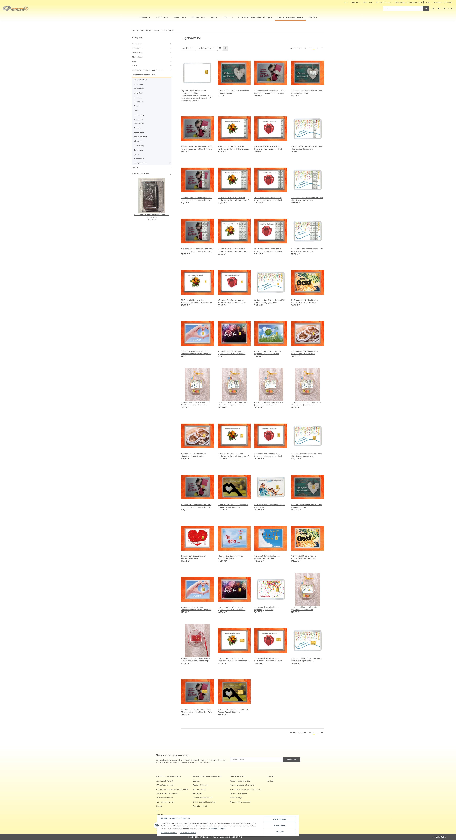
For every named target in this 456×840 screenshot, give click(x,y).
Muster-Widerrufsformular (166, 793)
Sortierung (187, 48)
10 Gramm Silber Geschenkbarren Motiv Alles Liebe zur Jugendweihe (307, 199)
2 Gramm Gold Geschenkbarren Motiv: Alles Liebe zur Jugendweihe (306, 659)
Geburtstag (138, 84)
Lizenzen (159, 814)
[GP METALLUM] (16, 8)
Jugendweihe (139, 132)
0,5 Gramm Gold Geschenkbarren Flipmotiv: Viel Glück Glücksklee (267, 352)
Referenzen (197, 793)
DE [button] (345, 2)
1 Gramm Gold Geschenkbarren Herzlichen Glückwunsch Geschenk (268, 454)
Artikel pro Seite (205, 48)
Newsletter (438, 2)
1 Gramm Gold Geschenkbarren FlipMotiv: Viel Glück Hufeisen (193, 454)
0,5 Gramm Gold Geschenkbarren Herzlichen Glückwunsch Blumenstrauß (196, 301)
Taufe (136, 110)
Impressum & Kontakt (169, 833)
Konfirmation (139, 123)
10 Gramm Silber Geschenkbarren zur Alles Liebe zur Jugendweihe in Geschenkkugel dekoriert (233, 403)
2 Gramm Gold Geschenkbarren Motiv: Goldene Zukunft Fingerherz (233, 710)
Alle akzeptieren (279, 819)
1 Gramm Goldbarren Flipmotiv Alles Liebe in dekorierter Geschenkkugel (195, 659)
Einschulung (139, 115)
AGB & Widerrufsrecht (164, 785)
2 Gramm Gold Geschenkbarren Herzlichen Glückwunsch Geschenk (268, 659)
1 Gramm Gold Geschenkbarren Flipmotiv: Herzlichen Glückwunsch (231, 608)
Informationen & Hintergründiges (408, 2)
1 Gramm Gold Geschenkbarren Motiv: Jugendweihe (269, 506)
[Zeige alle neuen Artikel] (170, 174)
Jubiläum (137, 141)
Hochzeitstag (139, 102)
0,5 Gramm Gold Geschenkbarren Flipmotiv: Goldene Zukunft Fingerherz (196, 352)
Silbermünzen (137, 57)
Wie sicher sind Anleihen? (240, 802)
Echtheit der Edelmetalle (202, 797)
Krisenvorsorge (236, 797)
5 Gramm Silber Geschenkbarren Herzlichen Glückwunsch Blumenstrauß (233, 147)
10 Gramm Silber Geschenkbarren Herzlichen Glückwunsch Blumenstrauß (233, 199)
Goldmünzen (137, 48)
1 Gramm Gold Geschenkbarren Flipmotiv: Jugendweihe (267, 608)
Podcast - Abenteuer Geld (240, 781)
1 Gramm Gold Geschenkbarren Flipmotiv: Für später (230, 557)
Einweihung (138, 150)
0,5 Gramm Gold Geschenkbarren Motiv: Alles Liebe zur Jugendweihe (270, 301)
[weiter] (322, 48)
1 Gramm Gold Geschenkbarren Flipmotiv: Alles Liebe (193, 557)
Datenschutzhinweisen (216, 828)
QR (157, 810)
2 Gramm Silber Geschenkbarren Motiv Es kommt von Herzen (306, 91)
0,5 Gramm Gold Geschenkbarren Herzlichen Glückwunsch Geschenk (231, 301)
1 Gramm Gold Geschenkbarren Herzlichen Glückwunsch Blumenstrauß (233, 454)
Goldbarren (136, 44)
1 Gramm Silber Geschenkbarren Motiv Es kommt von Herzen (233, 91)
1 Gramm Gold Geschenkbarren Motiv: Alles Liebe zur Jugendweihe (306, 454)
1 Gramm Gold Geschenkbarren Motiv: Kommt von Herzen (306, 506)
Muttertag (138, 93)
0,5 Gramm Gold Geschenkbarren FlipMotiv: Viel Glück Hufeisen (304, 352)
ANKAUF (135, 167)
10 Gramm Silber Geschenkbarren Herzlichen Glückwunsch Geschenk (268, 199)
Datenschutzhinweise (188, 833)
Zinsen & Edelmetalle (238, 793)
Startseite (355, 2)
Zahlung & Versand (383, 2)
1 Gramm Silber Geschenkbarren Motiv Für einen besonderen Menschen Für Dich (269, 91)
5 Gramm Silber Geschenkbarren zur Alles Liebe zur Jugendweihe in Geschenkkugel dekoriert (195, 403)
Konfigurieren (279, 825)
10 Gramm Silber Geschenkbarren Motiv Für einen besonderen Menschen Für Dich (197, 250)
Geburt (136, 106)
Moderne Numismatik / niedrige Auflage (148, 70)
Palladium (136, 66)
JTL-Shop (443, 837)
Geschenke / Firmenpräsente (143, 74)
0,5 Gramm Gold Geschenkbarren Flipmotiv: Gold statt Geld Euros (304, 301)
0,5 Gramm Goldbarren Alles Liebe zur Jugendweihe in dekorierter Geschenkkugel (269, 403)
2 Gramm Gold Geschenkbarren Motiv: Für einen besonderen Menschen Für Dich (196, 710)
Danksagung (139, 145)
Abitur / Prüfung (140, 137)
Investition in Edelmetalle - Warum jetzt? (246, 789)
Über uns (196, 781)
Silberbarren (137, 52)
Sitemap (159, 806)
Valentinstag (139, 88)
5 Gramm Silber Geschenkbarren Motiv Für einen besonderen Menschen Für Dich (196, 199)
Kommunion (139, 119)
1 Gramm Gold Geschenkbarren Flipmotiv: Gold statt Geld (267, 557)
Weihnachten (139, 159)
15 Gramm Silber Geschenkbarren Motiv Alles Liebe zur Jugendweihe (307, 250)
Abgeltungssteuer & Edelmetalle (243, 785)
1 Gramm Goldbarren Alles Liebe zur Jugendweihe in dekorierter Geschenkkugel (305, 608)
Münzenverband (199, 789)
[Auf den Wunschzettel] (246, 60)
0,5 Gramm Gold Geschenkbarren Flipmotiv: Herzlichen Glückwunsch (231, 352)
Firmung (137, 128)
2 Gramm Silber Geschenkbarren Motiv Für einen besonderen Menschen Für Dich (196, 147)
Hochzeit (137, 97)
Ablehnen (280, 832)
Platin (134, 61)
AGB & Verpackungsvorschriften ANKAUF (172, 789)
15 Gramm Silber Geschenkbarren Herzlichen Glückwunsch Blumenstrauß (233, 250)
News (427, 2)
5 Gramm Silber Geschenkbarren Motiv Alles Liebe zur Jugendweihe (306, 147)
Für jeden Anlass (140, 80)
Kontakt (449, 2)
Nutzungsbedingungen (165, 802)
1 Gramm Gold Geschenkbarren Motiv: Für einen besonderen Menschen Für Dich (196, 506)
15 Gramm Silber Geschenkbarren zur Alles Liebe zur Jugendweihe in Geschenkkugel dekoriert (306, 403)
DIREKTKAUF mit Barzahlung (204, 802)
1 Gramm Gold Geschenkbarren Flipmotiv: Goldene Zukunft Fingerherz (196, 608)
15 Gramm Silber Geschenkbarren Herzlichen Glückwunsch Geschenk (268, 250)
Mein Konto (367, 2)
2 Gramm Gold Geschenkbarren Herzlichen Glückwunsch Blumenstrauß (233, 659)
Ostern (136, 154)
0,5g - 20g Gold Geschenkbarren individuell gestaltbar (193, 91)
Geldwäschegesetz (200, 806)
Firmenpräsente (140, 163)
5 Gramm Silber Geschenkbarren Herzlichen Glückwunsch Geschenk (268, 147)
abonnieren (291, 759)
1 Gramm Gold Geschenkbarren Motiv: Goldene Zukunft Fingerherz (233, 506)
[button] (433, 8)
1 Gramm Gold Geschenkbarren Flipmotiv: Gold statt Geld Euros (303, 557)
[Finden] (426, 8)
